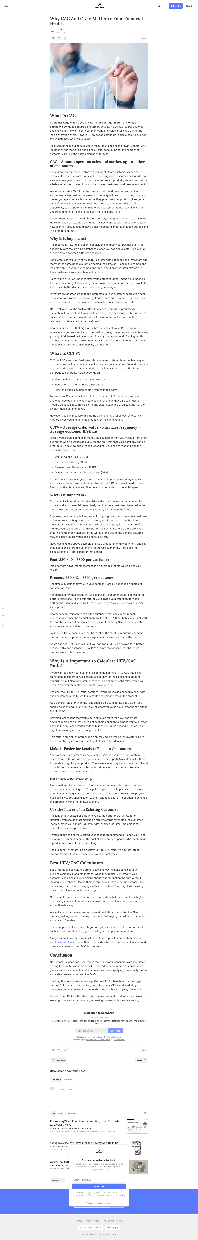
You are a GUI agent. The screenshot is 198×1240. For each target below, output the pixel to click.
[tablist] (61, 1079)
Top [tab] (53, 1113)
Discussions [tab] (71, 1113)
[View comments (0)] (59, 38)
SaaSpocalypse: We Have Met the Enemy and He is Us (84, 1142)
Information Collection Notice (98, 1195)
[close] (125, 1148)
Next (139, 1060)
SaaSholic (60, 29)
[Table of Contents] (3, 620)
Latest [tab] (60, 1113)
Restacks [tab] (68, 1079)
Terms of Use (112, 1192)
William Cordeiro (79, 1131)
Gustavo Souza (108, 1131)
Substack (86, 1234)
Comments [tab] (56, 1079)
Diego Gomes (92, 1131)
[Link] (46, 115)
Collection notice (115, 1220)
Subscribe (176, 6)
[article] (99, 1128)
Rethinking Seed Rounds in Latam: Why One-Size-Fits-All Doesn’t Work (85, 1122)
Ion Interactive (64, 942)
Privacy (96, 1220)
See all (55, 1180)
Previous (60, 1060)
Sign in (189, 6)
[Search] (159, 6)
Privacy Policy (119, 1195)
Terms (103, 1220)
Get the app (112, 1227)
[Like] (52, 38)
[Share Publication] (165, 6)
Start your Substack (92, 1227)
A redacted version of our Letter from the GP (70, 1128)
